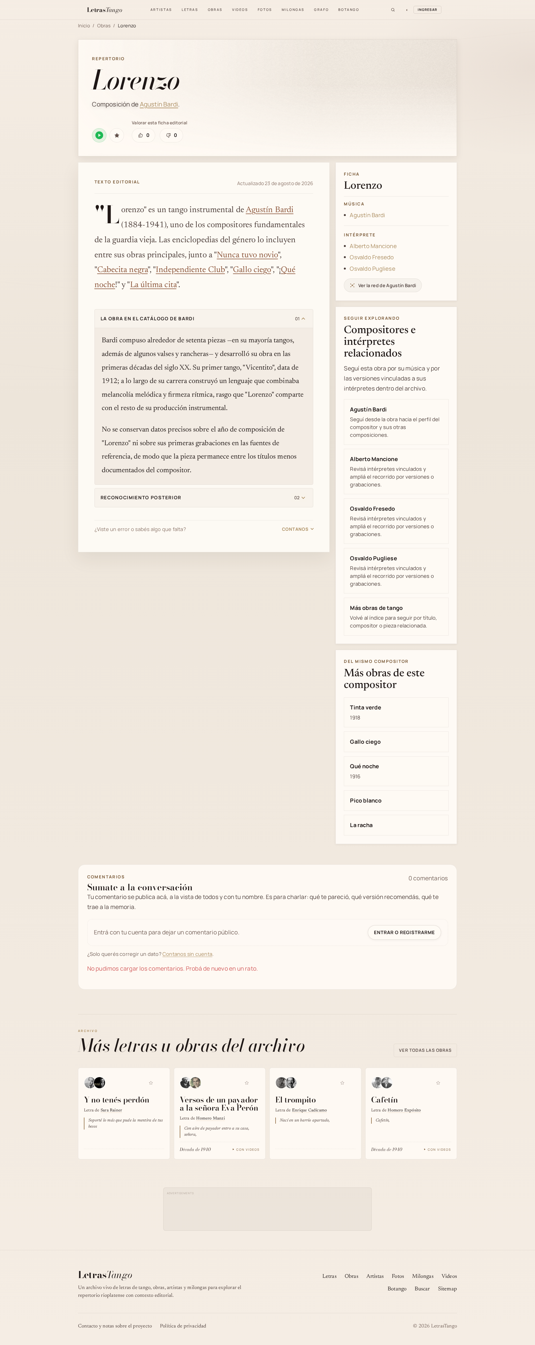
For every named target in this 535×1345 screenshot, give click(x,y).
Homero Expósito (404, 1110)
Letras (190, 9)
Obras (215, 9)
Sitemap (447, 1289)
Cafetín (384, 1100)
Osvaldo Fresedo (372, 257)
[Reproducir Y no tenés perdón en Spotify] (160, 1082)
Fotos (265, 9)
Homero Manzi (210, 1118)
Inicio (84, 25)
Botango (348, 9)
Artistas (161, 9)
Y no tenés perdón (116, 1100)
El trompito (295, 1100)
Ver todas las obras (425, 1050)
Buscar (422, 1289)
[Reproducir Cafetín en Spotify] (447, 1082)
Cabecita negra (122, 270)
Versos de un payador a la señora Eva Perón (219, 1104)
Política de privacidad (183, 1326)
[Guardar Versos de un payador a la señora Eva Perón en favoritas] (246, 1083)
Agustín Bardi (159, 104)
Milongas (293, 9)
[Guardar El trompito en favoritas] (342, 1083)
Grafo (321, 9)
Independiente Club (190, 270)
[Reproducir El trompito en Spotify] (351, 1082)
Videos (240, 9)
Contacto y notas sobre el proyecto (115, 1326)
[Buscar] (393, 9)
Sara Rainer (111, 1110)
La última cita (153, 285)
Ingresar (427, 9)
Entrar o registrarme (404, 932)
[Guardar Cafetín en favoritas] (438, 1083)
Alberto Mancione (373, 246)
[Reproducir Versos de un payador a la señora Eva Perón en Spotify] (255, 1082)
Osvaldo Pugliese (372, 268)
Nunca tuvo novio (247, 255)
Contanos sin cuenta (187, 954)
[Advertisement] (268, 1209)
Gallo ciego (252, 270)
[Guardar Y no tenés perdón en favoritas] (151, 1083)
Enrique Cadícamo (309, 1110)
